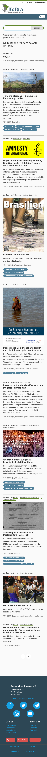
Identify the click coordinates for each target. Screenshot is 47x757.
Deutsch (24, 2)
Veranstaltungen (18, 382)
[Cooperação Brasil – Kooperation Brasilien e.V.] (12, 7)
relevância (18, 35)
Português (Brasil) (37, 2)
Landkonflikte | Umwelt (27, 69)
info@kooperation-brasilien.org (22, 698)
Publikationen (17, 195)
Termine (27, 382)
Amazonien (9, 126)
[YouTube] (30, 713)
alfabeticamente (17, 38)
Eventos (15, 573)
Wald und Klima (29, 129)
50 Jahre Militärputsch (14, 482)
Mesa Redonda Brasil (26, 573)
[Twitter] (24, 705)
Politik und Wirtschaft (14, 273)
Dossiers (33, 728)
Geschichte (10, 728)
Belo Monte (22, 373)
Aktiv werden (17, 138)
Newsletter (22, 740)
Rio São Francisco (12, 129)
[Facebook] (10, 705)
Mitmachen (35, 740)
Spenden (10, 740)
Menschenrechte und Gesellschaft (19, 276)
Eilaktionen (26, 138)
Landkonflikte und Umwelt (28, 126)
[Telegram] (37, 705)
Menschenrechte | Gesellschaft (29, 425)
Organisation (11, 725)
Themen (15, 69)
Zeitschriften (33, 195)
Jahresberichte (11, 730)
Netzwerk (33, 730)
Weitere (25, 195)
